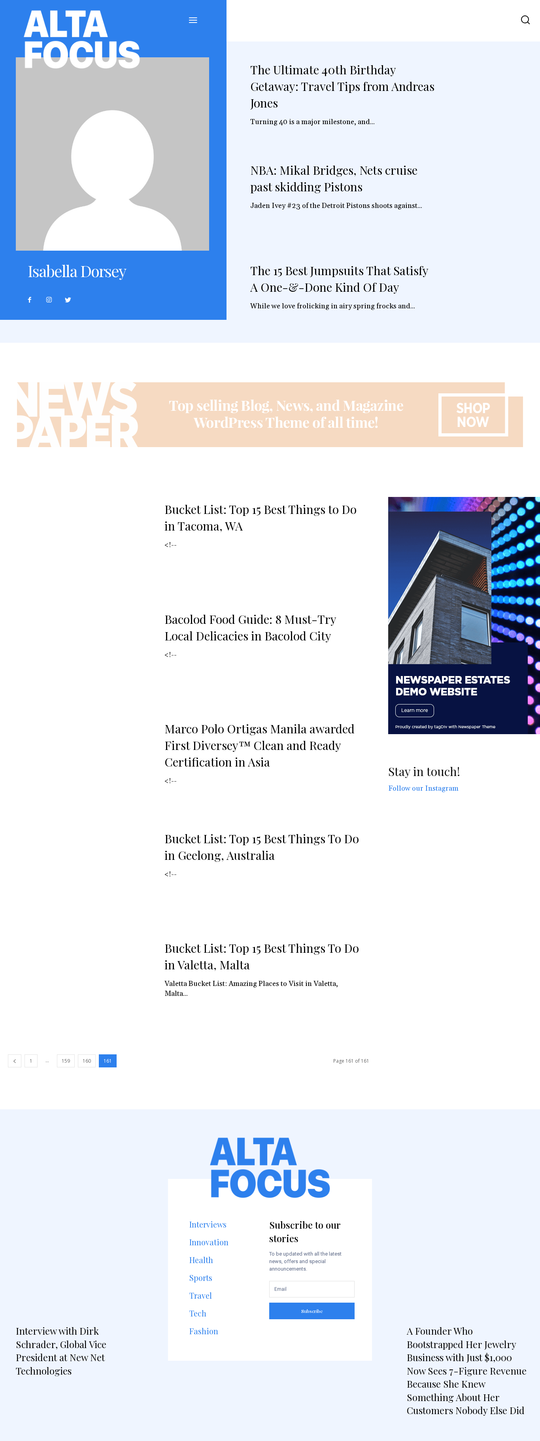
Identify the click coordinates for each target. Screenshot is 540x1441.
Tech (197, 1313)
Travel (200, 1295)
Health (201, 1259)
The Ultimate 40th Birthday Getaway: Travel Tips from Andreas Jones (342, 86)
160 (87, 1061)
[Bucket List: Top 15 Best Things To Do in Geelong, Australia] (80, 873)
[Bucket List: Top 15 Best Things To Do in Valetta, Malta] (80, 983)
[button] (525, 20)
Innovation (208, 1242)
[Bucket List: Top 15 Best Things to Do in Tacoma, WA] (80, 544)
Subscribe (312, 1311)
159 (66, 1061)
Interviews (208, 1224)
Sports (200, 1277)
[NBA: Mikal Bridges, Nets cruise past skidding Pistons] (489, 200)
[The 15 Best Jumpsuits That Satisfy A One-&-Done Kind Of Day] (489, 300)
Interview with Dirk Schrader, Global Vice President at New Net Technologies (61, 1350)
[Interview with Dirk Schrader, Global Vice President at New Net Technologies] (74, 1236)
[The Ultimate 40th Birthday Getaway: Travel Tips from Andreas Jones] (489, 99)
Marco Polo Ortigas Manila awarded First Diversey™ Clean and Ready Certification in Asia (259, 745)
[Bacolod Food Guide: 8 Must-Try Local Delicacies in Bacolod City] (80, 654)
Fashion (203, 1331)
